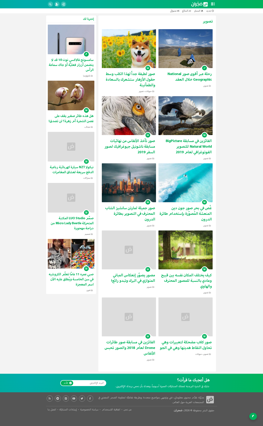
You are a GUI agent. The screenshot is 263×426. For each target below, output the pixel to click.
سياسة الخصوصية (89, 410)
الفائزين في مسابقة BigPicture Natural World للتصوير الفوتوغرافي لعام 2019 (189, 146)
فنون (88, 290)
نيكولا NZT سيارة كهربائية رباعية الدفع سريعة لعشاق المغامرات (72, 169)
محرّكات (86, 178)
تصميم (87, 234)
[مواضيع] (213, 4)
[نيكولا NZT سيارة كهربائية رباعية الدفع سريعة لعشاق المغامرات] (71, 146)
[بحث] (50, 4)
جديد (208, 11)
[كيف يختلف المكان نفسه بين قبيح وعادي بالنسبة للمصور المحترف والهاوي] (185, 249)
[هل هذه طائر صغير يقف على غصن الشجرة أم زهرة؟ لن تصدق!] (71, 95)
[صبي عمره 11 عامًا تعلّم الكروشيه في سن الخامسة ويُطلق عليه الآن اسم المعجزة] (71, 254)
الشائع (185, 11)
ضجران (178, 410)
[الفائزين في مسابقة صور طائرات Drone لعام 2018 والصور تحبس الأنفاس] (129, 316)
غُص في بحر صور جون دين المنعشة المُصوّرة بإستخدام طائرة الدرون (186, 214)
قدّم (65, 383)
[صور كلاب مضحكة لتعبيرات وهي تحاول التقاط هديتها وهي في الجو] (185, 316)
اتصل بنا (52, 410)
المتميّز (197, 11)
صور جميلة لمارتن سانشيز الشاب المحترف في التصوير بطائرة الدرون (130, 214)
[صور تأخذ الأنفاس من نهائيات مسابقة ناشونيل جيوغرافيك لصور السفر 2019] (129, 115)
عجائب (87, 127)
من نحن (128, 410)
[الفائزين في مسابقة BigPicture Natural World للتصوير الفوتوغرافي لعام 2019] (185, 115)
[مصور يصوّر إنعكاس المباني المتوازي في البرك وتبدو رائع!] (129, 249)
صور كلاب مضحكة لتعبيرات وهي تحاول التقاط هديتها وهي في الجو (186, 345)
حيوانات (148, 91)
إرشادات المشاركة (68, 410)
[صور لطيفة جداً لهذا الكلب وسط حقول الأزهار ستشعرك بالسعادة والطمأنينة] (129, 48)
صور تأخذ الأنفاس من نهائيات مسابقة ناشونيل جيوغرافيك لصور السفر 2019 (129, 146)
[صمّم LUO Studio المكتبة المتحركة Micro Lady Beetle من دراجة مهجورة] (71, 198)
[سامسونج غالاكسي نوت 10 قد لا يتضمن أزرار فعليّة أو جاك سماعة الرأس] (71, 39)
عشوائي (173, 11)
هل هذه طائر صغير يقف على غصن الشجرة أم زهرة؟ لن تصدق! (71, 118)
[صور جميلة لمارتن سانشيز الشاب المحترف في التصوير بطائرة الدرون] (129, 182)
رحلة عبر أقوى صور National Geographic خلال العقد (189, 76)
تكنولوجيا (86, 75)
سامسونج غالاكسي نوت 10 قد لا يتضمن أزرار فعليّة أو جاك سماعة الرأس (71, 65)
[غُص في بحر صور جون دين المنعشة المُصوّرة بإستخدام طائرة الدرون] (185, 182)
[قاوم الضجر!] (199, 4)
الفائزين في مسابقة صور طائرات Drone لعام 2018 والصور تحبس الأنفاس (130, 348)
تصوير (205, 85)
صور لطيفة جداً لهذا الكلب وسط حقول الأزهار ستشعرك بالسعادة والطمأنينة (130, 79)
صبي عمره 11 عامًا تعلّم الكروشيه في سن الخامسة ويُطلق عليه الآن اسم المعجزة (71, 279)
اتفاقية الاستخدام (111, 410)
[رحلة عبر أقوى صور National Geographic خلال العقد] (185, 48)
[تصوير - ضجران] (210, 400)
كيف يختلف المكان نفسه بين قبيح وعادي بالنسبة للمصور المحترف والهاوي (186, 281)
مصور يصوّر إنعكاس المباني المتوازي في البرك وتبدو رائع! (133, 278)
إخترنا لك (88, 19)
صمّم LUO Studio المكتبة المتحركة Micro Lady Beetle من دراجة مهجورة (72, 223)
